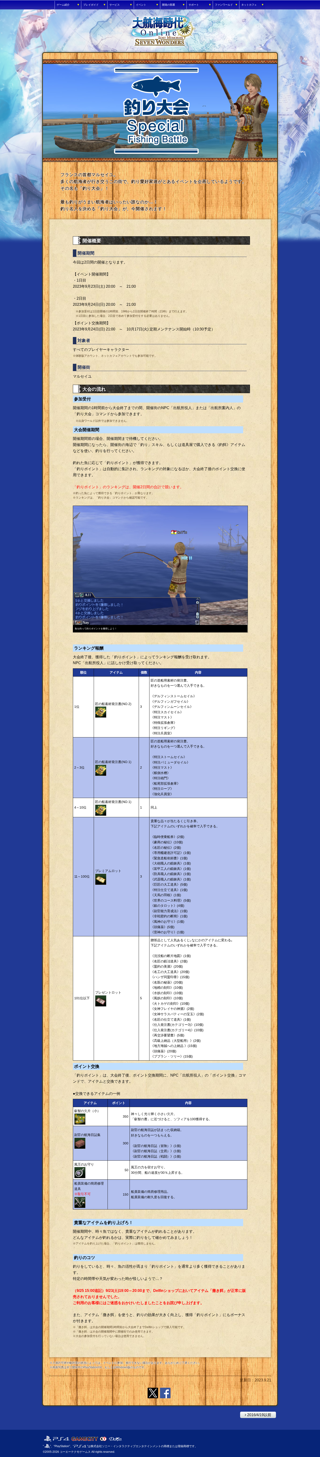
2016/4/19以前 (255, 1414)
